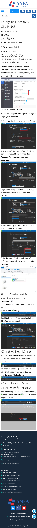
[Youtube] (24, 508)
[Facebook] (18, 508)
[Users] (13, 508)
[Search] (34, 16)
